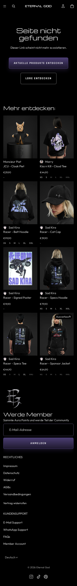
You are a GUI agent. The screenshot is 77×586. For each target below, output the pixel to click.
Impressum (10, 466)
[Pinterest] (45, 576)
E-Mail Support (12, 522)
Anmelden (38, 443)
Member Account (14, 544)
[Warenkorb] (72, 6)
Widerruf (9, 480)
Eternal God (43, 567)
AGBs (6, 487)
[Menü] (4, 6)
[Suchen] (13, 6)
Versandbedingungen (17, 494)
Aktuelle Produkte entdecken (38, 63)
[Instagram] (31, 576)
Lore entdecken (38, 78)
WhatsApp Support (15, 529)
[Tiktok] (38, 576)
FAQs (6, 537)
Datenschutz (11, 473)
